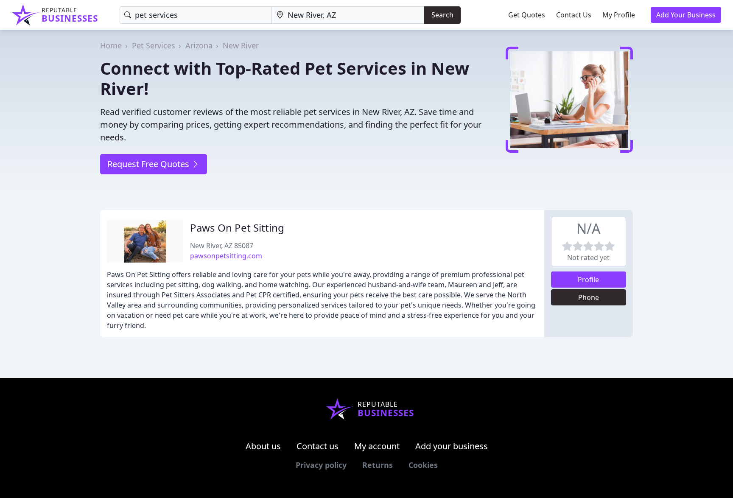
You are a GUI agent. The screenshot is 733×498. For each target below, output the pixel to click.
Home (111, 45)
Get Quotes (526, 15)
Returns (377, 465)
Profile (588, 279)
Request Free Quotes (149, 164)
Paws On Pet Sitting (237, 228)
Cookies (423, 465)
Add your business (451, 446)
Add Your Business (686, 15)
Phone (588, 297)
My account (377, 446)
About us (263, 446)
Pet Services (153, 45)
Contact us (318, 446)
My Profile (618, 15)
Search (442, 15)
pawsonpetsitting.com (226, 255)
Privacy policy (321, 465)
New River (241, 45)
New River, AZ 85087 (221, 245)
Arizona (199, 45)
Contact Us (573, 15)
